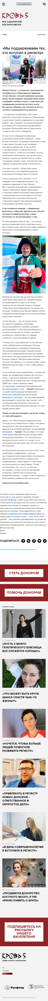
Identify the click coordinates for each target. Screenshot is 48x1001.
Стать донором (24, 573)
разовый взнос (27, 519)
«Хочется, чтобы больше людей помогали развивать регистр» (21, 747)
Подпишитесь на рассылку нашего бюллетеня (24, 932)
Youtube (5, 970)
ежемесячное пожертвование (23, 513)
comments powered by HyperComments (18, 549)
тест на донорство (24, 4)
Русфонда (12, 499)
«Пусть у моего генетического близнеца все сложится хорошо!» (21, 648)
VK (3, 967)
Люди (4, 34)
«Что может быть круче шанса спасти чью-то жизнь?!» (20, 698)
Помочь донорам (24, 593)
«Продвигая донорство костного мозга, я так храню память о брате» (20, 897)
